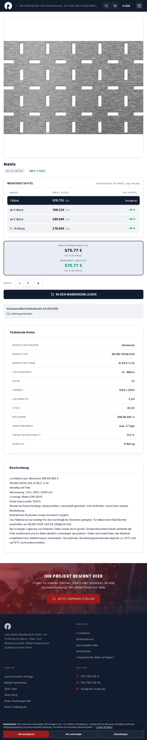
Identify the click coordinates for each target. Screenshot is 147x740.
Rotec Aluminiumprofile (17, 700)
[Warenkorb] (115, 6)
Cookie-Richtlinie (104, 727)
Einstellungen (121, 734)
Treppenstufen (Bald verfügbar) (95, 657)
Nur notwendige (74, 734)
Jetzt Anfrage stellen (76, 598)
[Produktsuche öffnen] (106, 6)
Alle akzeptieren (26, 734)
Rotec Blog (10, 694)
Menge (8, 283)
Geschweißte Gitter (87, 645)
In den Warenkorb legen (76, 294)
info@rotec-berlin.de (93, 688)
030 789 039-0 (90, 676)
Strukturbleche (84, 639)
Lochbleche (83, 633)
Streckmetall (83, 651)
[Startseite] (8, 6)
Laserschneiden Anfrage (18, 676)
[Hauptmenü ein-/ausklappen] (139, 5)
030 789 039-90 (91, 682)
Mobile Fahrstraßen (15, 682)
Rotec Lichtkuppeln (15, 706)
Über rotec (10, 688)
